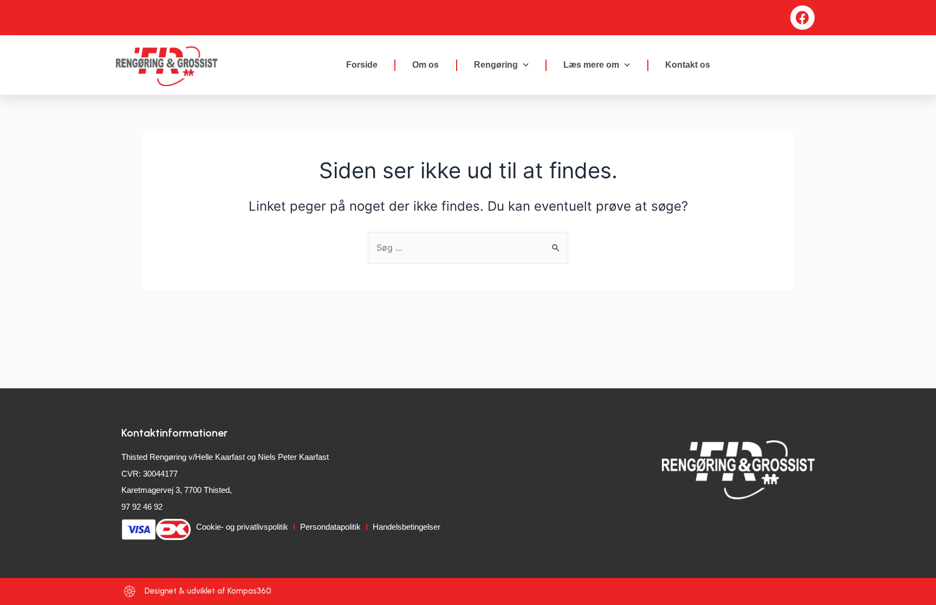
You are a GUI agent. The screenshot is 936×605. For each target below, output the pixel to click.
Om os (425, 64)
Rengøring (496, 64)
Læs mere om (591, 64)
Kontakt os (687, 64)
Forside (362, 64)
